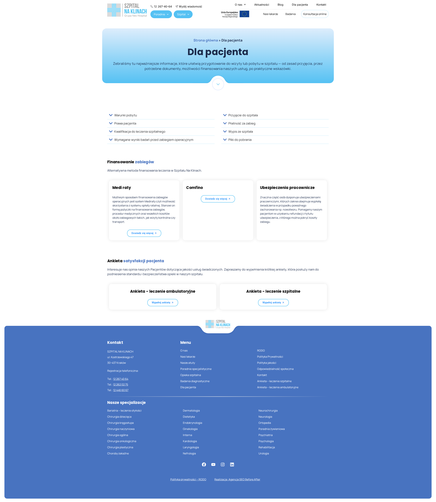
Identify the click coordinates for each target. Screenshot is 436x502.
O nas (238, 4)
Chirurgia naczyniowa (121, 429)
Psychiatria (266, 435)
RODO (261, 350)
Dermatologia (191, 410)
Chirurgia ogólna (117, 435)
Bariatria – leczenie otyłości (124, 410)
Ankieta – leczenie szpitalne (274, 381)
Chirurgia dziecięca (119, 416)
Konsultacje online (314, 14)
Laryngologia (191, 447)
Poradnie (159, 14)
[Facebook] (204, 464)
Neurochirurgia (268, 410)
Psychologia (266, 441)
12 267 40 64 (120, 379)
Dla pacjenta (300, 4)
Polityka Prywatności (270, 356)
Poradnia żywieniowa (272, 429)
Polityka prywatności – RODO (188, 479)
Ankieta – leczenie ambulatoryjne (277, 387)
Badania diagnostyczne (194, 381)
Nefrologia (189, 453)
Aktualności (261, 4)
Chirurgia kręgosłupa (120, 422)
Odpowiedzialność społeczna (275, 369)
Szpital (181, 14)
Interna (187, 435)
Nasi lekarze (270, 14)
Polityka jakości (266, 362)
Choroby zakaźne (118, 453)
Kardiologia (190, 441)
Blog (280, 4)
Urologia (264, 453)
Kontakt (321, 4)
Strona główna (205, 40)
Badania (290, 14)
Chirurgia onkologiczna (121, 441)
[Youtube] (213, 464)
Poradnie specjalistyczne (196, 369)
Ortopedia (265, 422)
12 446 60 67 (120, 390)
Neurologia (265, 416)
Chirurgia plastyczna (120, 447)
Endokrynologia (192, 422)
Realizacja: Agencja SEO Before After (237, 479)
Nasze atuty (187, 362)
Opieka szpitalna (190, 375)
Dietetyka (189, 416)
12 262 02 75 (120, 384)
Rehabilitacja (267, 447)
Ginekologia (190, 429)
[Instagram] (222, 464)
